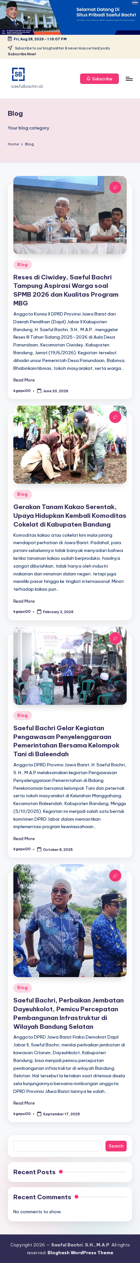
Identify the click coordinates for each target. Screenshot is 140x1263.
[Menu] (129, 78)
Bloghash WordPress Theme (80, 1253)
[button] (99, 79)
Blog (22, 264)
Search (116, 1146)
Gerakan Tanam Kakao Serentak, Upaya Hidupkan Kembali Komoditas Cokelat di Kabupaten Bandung (69, 515)
